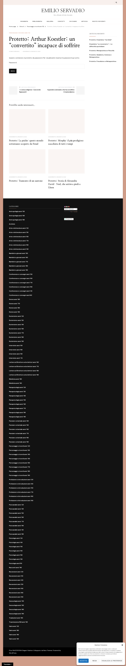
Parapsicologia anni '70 (17, 408)
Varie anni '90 (14, 635)
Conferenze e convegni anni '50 (20, 274)
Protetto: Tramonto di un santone (26, 181)
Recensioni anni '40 (16, 580)
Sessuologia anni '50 (16, 601)
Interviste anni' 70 (16, 358)
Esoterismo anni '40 (16, 325)
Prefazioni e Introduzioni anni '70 (21, 492)
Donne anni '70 (14, 304)
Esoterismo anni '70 (16, 333)
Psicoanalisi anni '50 (16, 513)
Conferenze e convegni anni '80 (20, 287)
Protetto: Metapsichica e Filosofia (101, 51)
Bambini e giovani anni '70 (18, 262)
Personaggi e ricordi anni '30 (19, 450)
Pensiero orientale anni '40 (19, 421)
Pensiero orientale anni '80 (19, 438)
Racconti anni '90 (15, 567)
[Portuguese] (68, 206)
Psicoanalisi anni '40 (16, 509)
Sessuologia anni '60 (16, 605)
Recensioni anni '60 (16, 588)
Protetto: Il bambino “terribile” (100, 40)
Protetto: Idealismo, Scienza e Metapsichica (100, 56)
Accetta (83, 661)
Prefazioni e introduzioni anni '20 (21, 480)
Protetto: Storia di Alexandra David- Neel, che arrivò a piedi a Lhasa (64, 184)
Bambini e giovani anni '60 (18, 257)
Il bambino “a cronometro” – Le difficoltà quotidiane (100, 45)
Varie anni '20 (14, 626)
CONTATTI (61, 21)
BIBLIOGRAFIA (37, 21)
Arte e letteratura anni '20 (19, 228)
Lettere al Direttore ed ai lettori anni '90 (24, 375)
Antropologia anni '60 (17, 216)
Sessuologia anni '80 (16, 609)
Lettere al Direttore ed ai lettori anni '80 (24, 371)
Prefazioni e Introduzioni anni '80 (21, 496)
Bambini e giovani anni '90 (18, 270)
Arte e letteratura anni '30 (18, 232)
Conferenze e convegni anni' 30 (20, 291)
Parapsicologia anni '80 (17, 412)
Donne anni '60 (14, 299)
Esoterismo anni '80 (16, 337)
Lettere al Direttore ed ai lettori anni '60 (24, 362)
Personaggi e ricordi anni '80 (19, 33)
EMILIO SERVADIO (63, 10)
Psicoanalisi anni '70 (16, 521)
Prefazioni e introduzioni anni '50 (21, 488)
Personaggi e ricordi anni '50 (19, 459)
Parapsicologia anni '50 (17, 400)
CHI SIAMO (73, 21)
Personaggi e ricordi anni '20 (19, 446)
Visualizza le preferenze (112, 661)
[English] (65, 206)
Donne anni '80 (14, 308)
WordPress (12, 653)
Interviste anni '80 (16, 350)
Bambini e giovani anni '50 (18, 253)
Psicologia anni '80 (16, 555)
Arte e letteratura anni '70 (19, 241)
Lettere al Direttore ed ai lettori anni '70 (24, 366)
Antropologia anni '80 (17, 220)
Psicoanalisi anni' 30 (16, 530)
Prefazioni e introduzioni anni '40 (21, 484)
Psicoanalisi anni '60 (16, 517)
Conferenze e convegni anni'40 (20, 295)
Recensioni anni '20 (16, 572)
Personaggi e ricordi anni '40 (19, 454)
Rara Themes (47, 650)
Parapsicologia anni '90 (17, 417)
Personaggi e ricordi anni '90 (19, 475)
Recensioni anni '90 (16, 597)
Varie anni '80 (14, 630)
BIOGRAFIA (24, 21)
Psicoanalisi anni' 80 (16, 534)
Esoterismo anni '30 (16, 320)
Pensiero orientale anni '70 (19, 433)
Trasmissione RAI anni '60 (18, 622)
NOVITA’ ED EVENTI (98, 21)
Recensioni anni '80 (16, 593)
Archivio (12, 224)
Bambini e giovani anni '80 (18, 266)
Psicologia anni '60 (16, 551)
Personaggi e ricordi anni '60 (19, 463)
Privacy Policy (69, 219)
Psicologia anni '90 (16, 559)
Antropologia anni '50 (17, 211)
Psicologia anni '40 (16, 542)
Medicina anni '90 (15, 383)
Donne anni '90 (14, 312)
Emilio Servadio (14, 51)
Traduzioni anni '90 (16, 618)
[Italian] (67, 206)
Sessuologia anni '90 (16, 614)
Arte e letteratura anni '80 (19, 245)
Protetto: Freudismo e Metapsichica (102, 61)
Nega (95, 661)
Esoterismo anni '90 (16, 341)
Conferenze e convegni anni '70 (20, 283)
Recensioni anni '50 (16, 584)
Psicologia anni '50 (16, 547)
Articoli (84, 21)
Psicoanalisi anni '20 (16, 505)
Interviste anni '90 (16, 354)
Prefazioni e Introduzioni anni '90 (21, 500)
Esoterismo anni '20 (16, 316)
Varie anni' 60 (14, 639)
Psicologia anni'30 (15, 563)
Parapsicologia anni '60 (17, 404)
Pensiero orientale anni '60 (19, 429)
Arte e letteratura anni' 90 (19, 249)
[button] (122, 645)
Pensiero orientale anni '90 (19, 442)
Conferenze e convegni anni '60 (20, 278)
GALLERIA (50, 21)
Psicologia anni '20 (16, 538)
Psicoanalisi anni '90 (16, 526)
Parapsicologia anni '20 (17, 387)
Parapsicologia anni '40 (17, 396)
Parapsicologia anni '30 (17, 392)
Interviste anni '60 (16, 345)
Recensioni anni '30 (16, 576)
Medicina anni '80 (15, 379)
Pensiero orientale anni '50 (19, 425)
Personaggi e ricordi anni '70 (19, 467)
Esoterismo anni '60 (16, 329)
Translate (75, 211)
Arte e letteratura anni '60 (19, 237)
